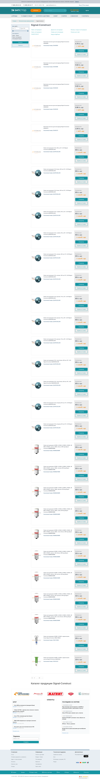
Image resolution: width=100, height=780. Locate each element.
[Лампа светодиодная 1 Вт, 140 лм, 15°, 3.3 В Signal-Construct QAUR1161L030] (36, 152)
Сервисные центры (57, 754)
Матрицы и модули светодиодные (79, 29)
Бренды (14, 16)
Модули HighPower (55, 34)
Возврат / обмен (39, 756)
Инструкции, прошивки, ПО (59, 759)
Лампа (13, 35)
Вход (80, 5)
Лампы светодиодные (36, 29)
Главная (14, 772)
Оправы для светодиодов (57, 32)
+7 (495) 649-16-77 (28, 5)
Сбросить (20, 45)
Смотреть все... (16, 731)
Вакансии (75, 16)
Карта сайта (38, 766)
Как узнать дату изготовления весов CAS (24, 726)
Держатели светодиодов (57, 29)
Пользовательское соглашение (82, 754)
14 (39, 677)
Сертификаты (39, 764)
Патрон (17, 35)
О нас (12, 754)
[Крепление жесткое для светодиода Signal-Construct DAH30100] (36, 88)
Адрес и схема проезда (16, 759)
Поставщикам (39, 759)
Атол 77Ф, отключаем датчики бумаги (23, 716)
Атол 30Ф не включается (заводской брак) (24, 705)
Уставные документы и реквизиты (18, 756)
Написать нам (14, 764)
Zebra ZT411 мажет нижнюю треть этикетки (72, 712)
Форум (64, 16)
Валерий (14, 706)
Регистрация (86, 5)
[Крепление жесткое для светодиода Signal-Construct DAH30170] (36, 130)
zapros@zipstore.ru (51, 5)
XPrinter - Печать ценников (68, 723)
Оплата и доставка (44, 16)
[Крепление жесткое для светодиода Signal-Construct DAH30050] (36, 45)
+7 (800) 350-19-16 (16, 5)
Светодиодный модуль (17, 38)
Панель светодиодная (16, 37)
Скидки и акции (27, 16)
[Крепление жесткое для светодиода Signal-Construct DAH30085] (36, 67)
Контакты (86, 16)
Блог (56, 16)
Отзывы (13, 766)
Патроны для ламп (75, 32)
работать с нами (74, 10)
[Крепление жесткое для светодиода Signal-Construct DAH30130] (36, 109)
